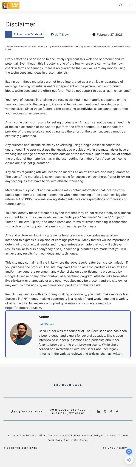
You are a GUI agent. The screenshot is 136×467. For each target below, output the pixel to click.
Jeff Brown (62, 34)
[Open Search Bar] (120, 5)
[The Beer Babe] (10, 5)
